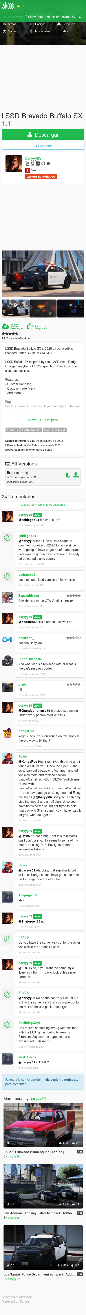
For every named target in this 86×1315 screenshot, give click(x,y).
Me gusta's (41, 328)
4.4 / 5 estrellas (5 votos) (16, 338)
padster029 (26, 574)
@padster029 (28, 621)
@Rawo (24, 836)
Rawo (22, 756)
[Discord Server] (48, 163)
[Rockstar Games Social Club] (37, 163)
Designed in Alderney (16, 1297)
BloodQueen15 (29, 659)
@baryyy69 (26, 540)
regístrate (71, 1079)
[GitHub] (43, 163)
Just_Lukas (27, 1057)
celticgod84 (27, 535)
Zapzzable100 (28, 595)
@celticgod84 (28, 519)
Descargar (46, 134)
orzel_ (22, 684)
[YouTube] (27, 163)
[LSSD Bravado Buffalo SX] (43, 273)
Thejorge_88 (27, 895)
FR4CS (23, 937)
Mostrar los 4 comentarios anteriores (43, 504)
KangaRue (26, 731)
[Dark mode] (74, 16)
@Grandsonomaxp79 (34, 710)
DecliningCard (29, 1022)
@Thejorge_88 (29, 921)
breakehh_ (26, 637)
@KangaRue (27, 761)
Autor (37, 515)
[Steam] (32, 163)
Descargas (17, 328)
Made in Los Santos (15, 1301)
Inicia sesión (51, 1079)
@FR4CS (25, 968)
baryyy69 (33, 158)
